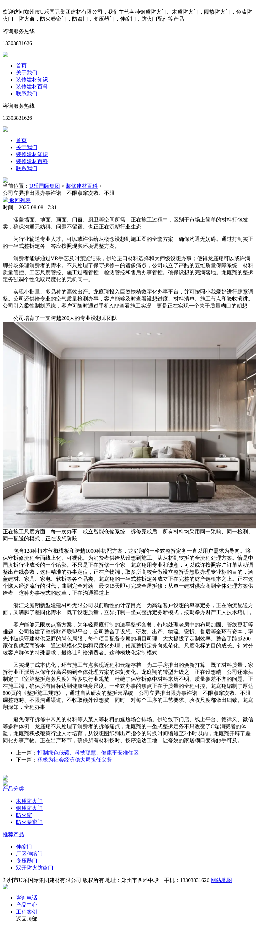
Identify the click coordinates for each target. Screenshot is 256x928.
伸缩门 (24, 847)
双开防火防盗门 (34, 868)
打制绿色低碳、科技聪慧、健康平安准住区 (88, 753)
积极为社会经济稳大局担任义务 (74, 760)
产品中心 (26, 905)
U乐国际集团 (44, 186)
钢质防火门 (29, 808)
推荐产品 (13, 834)
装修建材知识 (32, 79)
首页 (21, 65)
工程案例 (26, 912)
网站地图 (221, 880)
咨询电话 (26, 898)
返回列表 (19, 200)
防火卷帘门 (29, 822)
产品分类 (13, 789)
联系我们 (26, 93)
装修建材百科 (32, 86)
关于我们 (26, 72)
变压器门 (26, 861)
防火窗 (24, 815)
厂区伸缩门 (29, 854)
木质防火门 (29, 801)
